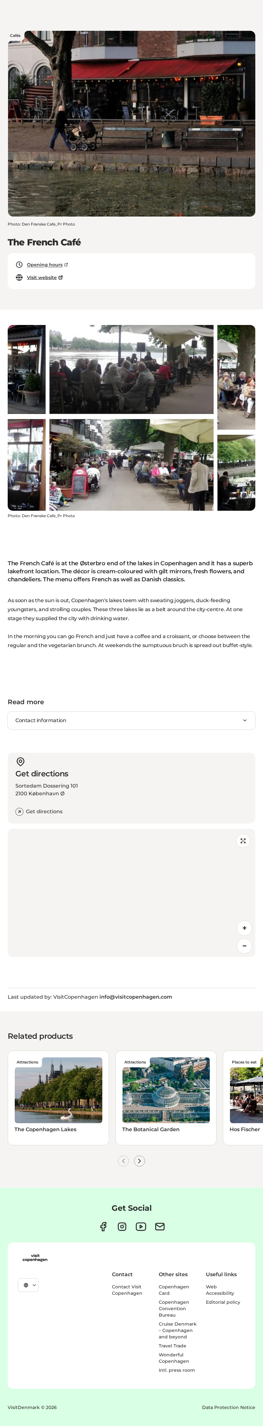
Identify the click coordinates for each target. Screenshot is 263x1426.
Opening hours (45, 265)
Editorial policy (223, 1302)
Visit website (42, 277)
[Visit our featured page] (141, 1226)
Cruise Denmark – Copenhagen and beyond (178, 1330)
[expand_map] (243, 841)
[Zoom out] (244, 946)
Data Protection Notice (228, 1407)
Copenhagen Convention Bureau (174, 1308)
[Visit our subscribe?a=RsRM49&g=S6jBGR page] (159, 1226)
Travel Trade (172, 1346)
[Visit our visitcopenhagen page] (103, 1226)
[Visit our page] (122, 1226)
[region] (131, 893)
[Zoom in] (244, 928)
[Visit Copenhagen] (35, 1258)
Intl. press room (177, 1370)
